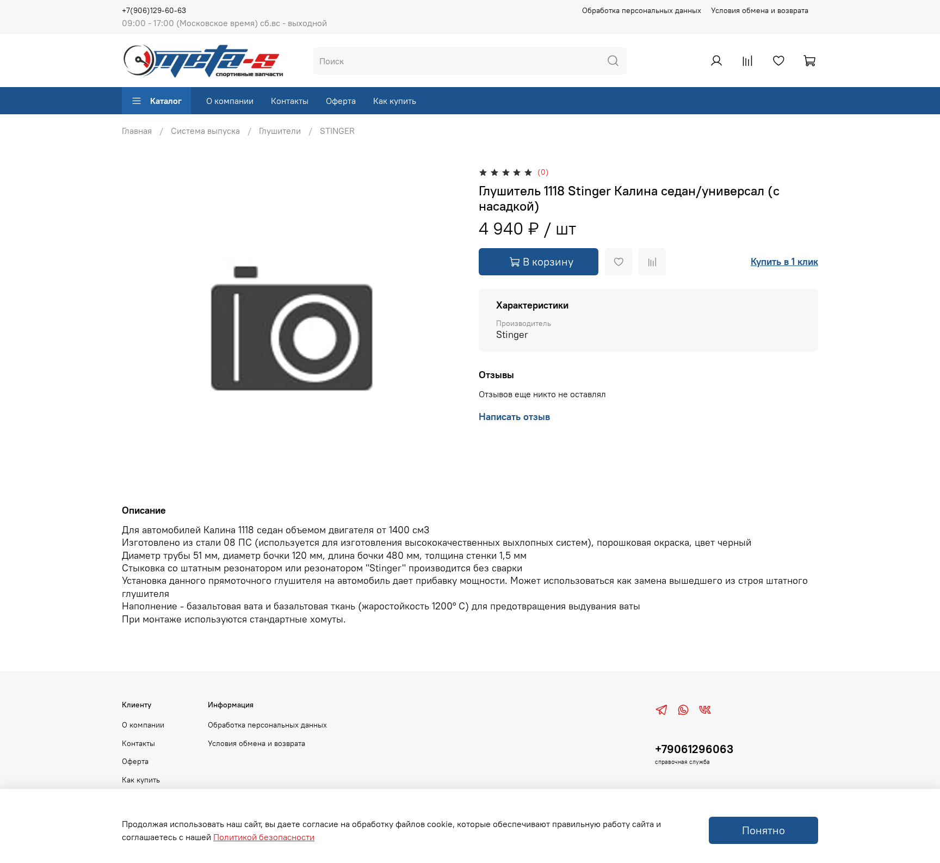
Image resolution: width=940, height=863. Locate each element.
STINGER (337, 130)
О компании (229, 100)
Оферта (341, 100)
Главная (137, 130)
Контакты (289, 100)
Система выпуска (205, 130)
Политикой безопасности (263, 836)
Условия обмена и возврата (759, 10)
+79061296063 (694, 749)
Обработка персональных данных (641, 10)
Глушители (280, 130)
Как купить (394, 100)
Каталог (166, 100)
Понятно (763, 830)
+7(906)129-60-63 (154, 10)
